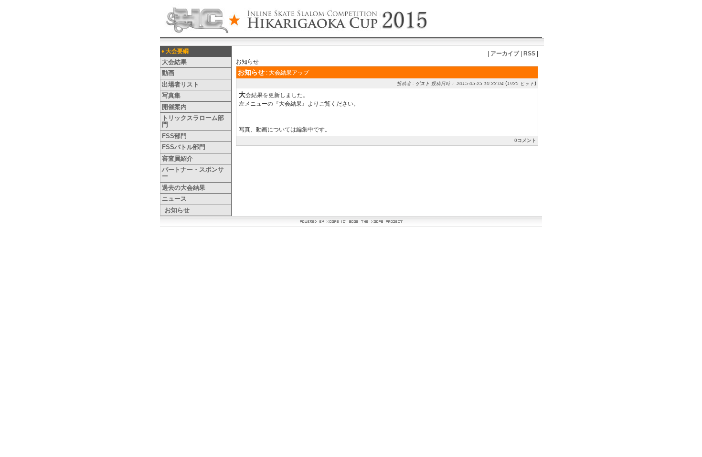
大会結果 (174, 61)
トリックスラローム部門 (193, 121)
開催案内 (174, 106)
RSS (529, 53)
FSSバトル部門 (183, 147)
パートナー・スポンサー (193, 173)
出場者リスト (180, 84)
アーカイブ (504, 53)
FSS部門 (174, 136)
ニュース (174, 198)
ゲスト (422, 83)
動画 (168, 72)
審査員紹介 (177, 158)
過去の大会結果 (183, 187)
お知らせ (177, 210)
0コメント (525, 140)
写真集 (171, 95)
